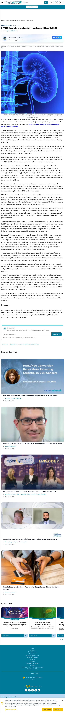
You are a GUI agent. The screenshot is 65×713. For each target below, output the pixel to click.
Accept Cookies (47, 709)
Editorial (32, 659)
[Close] (62, 700)
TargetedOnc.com (32, 657)
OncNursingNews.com (32, 656)
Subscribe (55, 334)
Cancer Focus (30, 7)
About (32, 648)
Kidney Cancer (14, 344)
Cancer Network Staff (10, 446)
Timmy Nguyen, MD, (10, 542)
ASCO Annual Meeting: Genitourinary (29, 344)
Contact (32, 661)
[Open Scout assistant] (56, 2)
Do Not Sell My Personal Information (32, 667)
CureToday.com (32, 652)
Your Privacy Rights (32, 669)
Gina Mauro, (8, 494)
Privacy (32, 665)
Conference (9, 20)
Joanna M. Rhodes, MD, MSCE (38, 494)
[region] (32, 705)
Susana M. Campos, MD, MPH (13, 398)
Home (3, 20)
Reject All (57, 709)
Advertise (32, 650)
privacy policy (33, 337)
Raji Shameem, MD (21, 542)
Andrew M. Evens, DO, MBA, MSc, (21, 494)
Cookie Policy (12, 706)
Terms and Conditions (32, 663)
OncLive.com (32, 654)
